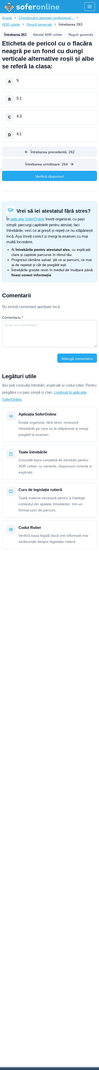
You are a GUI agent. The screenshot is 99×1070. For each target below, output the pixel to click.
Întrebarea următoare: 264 (46, 164)
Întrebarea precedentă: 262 (52, 152)
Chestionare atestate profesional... (46, 18)
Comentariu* (12, 317)
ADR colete (11, 24)
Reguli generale (39, 24)
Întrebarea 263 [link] (70, 24)
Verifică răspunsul (49, 176)
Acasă (7, 18)
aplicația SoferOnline (27, 219)
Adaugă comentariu (77, 359)
